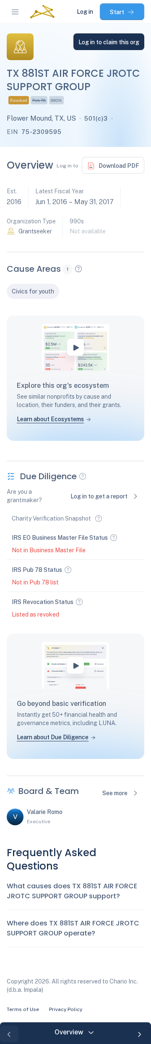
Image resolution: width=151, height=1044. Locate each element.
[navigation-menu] (15, 11)
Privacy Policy (65, 1009)
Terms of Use (23, 1009)
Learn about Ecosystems (50, 419)
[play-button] (75, 347)
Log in (85, 11)
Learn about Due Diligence (53, 737)
